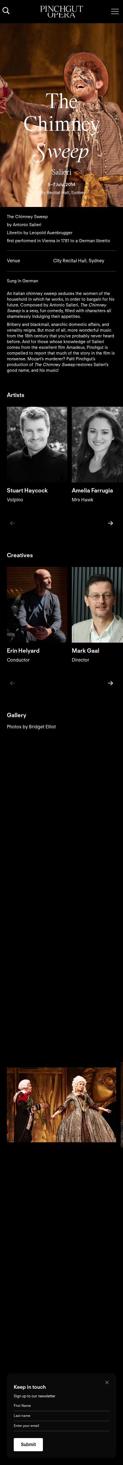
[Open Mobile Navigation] (115, 11)
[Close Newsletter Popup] (107, 1382)
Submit (28, 1444)
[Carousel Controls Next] (110, 523)
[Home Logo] (61, 11)
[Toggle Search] (6, 10)
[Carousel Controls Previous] (12, 523)
